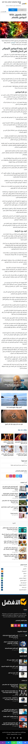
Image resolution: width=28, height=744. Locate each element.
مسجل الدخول (19, 465)
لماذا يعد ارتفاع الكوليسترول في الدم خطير (21, 442)
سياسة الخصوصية (14, 734)
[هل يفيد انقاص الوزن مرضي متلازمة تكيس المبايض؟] (7, 448)
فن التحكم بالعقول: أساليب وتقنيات (10, 716)
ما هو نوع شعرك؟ (14, 513)
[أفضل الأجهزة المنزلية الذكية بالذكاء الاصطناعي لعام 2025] (23, 637)
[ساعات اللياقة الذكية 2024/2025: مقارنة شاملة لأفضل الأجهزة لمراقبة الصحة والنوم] (23, 693)
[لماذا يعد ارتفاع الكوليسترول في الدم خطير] (21, 437)
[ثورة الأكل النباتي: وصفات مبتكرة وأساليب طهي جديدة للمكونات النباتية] (22, 556)
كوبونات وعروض (22, 578)
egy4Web (4, 732)
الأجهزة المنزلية (22, 585)
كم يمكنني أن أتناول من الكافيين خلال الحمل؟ (22, 454)
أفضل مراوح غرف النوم (13, 673)
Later (23, 9)
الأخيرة (14, 523)
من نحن (19, 734)
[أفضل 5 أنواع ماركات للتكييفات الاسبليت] (23, 668)
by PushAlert (3, 10)
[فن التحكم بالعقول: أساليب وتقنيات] (23, 718)
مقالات (22, 380)
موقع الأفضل (23, 732)
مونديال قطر (23, 582)
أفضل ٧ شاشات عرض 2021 (12, 660)
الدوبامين (13, 42)
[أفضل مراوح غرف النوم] (23, 675)
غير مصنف (24, 587)
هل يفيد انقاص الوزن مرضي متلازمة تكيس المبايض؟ (7, 454)
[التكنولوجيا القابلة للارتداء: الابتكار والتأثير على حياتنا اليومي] (23, 644)
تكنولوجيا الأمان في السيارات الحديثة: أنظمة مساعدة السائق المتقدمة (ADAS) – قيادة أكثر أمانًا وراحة (10, 536)
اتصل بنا (8, 734)
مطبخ (25, 576)
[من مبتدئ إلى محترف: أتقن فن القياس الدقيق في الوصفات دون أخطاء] (22, 549)
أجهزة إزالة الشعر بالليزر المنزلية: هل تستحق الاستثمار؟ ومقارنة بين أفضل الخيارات (10, 488)
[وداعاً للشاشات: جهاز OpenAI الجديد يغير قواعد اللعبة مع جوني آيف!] (23, 700)
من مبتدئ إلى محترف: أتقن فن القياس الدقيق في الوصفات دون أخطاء (11, 549)
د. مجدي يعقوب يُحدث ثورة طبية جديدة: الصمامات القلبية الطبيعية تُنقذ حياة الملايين (14, 386)
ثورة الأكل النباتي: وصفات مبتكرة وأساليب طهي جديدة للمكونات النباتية (10, 556)
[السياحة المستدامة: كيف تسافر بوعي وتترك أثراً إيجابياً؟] (23, 502)
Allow (17, 9)
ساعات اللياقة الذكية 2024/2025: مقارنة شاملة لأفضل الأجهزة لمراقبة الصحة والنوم (9, 692)
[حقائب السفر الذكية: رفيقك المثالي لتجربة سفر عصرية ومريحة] (22, 530)
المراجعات (24, 571)
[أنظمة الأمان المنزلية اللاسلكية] (23, 650)
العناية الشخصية (22, 589)
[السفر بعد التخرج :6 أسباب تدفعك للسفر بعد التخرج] (23, 509)
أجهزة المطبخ (23, 580)
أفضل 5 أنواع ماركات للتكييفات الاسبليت (9, 666)
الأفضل (24, 569)
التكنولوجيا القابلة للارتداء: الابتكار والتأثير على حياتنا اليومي (11, 642)
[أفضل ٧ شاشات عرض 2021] (23, 662)
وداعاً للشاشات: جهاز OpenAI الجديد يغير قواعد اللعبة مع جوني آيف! (10, 698)
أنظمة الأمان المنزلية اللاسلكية (11, 648)
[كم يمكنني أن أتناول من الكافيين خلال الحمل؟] (21, 448)
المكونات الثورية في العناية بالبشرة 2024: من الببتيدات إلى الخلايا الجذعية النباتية (10, 495)
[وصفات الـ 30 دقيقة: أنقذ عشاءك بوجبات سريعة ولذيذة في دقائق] (22, 543)
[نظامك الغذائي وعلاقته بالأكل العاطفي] (7, 437)
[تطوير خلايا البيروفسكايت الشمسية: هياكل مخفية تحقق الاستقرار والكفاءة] (23, 725)
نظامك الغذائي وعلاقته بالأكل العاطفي (8, 442)
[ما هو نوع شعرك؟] (23, 515)
